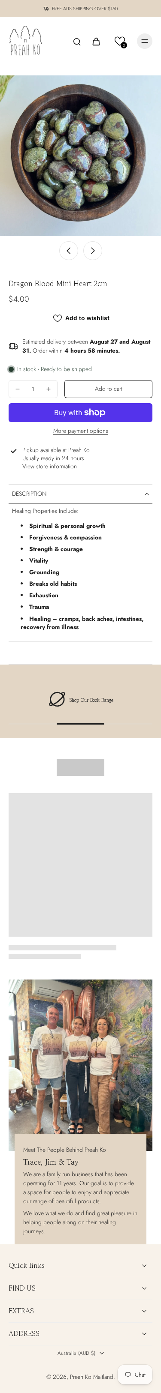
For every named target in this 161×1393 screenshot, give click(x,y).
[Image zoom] (80, 155)
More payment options (80, 431)
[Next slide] (92, 250)
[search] (76, 41)
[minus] (17, 389)
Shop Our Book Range (91, 700)
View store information (49, 466)
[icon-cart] (95, 41)
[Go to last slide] (68, 250)
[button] (120, 41)
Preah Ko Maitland (91, 1376)
